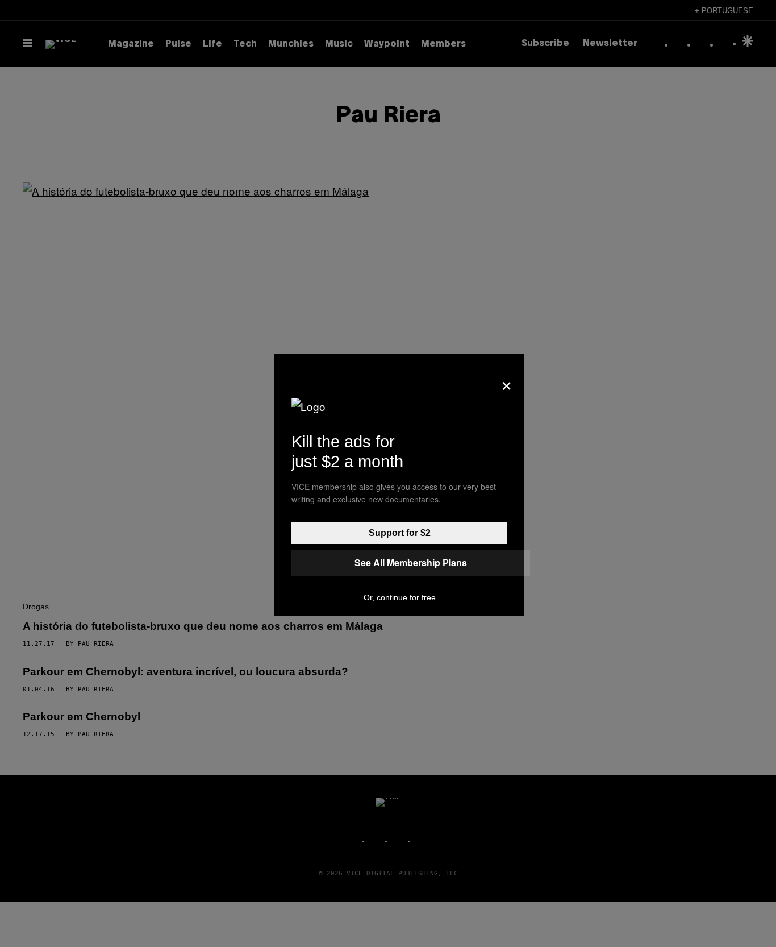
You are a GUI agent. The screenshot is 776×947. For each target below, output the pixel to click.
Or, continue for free (400, 597)
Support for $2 (400, 533)
